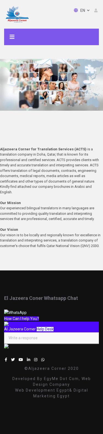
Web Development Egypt (42, 390)
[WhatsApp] (42, 359)
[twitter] (13, 359)
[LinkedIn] (28, 359)
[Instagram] (35, 359)
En (82, 10)
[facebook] (6, 359)
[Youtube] (21, 359)
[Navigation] (12, 37)
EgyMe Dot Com (61, 378)
